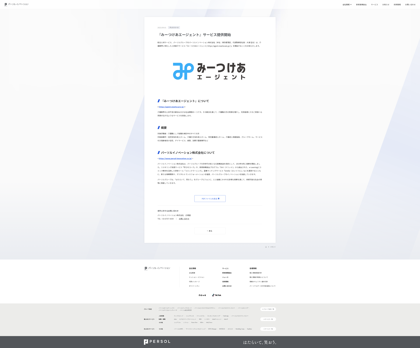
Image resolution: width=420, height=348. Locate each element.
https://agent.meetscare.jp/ (219, 46)
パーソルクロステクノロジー (226, 308)
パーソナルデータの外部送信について (263, 286)
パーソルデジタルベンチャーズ (168, 310)
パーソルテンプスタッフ (184, 308)
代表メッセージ (194, 281)
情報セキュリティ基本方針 (259, 281)
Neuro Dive (194, 322)
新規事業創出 (361, 4)
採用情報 (397, 4)
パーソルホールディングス (166, 308)
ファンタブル (200, 316)
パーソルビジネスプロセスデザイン (204, 308)
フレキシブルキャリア (213, 316)
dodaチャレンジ (216, 319)
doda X (226, 319)
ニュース (225, 277)
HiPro (201, 322)
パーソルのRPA (178, 329)
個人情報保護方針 (256, 273)
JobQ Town (209, 322)
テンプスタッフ (178, 316)
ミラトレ (186, 322)
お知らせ (385, 4)
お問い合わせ (410, 4)
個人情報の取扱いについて (259, 277)
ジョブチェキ (190, 316)
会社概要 (192, 273)
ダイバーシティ (194, 286)
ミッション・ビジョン (196, 277)
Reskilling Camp (240, 329)
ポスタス (230, 329)
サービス (374, 4)
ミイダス (207, 319)
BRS (200, 319)
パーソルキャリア (243, 308)
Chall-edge (226, 316)
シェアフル (177, 322)
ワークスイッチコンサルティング (196, 329)
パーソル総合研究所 (186, 310)
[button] (347, 4)
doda (175, 319)
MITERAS (222, 329)
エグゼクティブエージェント (187, 319)
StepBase (249, 329)
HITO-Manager (212, 329)
